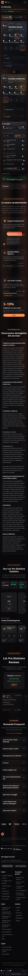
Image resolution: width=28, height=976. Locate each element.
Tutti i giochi (5, 899)
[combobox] (13, 58)
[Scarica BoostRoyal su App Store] (6, 849)
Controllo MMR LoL (21, 890)
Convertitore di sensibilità (20, 887)
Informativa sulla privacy (6, 950)
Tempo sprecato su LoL (7, 935)
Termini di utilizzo (7, 947)
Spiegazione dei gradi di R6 (6, 917)
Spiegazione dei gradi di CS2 (6, 921)
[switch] (23, 141)
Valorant (4, 878)
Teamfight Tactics (7, 881)
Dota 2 (4, 888)
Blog (3, 939)
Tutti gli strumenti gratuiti (21, 898)
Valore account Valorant (20, 878)
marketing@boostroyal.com (19, 845)
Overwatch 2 (5, 891)
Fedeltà (18, 907)
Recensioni (19, 913)
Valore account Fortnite (20, 882)
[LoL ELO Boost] (2, 2)
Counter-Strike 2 (6, 886)
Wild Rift (4, 883)
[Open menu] (25, 2)
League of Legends (7, 875)
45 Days (21, 587)
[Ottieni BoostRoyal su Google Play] (17, 849)
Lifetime (25, 587)
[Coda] (23, 116)
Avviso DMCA (5, 954)
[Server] (23, 109)
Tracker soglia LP (6, 929)
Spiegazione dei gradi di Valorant (6, 912)
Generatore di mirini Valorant (20, 894)
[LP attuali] (23, 58)
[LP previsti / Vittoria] (23, 66)
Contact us (19, 733)
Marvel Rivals (5, 894)
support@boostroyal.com (19, 965)
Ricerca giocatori (6, 932)
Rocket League (6, 896)
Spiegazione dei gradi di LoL (6, 908)
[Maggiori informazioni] (15, 140)
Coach (18, 910)
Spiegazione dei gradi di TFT (6, 925)
